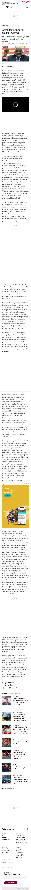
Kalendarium (19, 864)
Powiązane (4, 693)
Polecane (11, 693)
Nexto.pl (18, 850)
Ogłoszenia (5, 849)
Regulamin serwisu (20, 839)
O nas (3, 835)
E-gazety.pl (18, 849)
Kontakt (4, 837)
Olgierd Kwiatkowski (8, 66)
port (12, 7)
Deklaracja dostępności (22, 842)
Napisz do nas (6, 839)
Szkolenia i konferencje (8, 862)
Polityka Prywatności (21, 835)
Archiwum (5, 852)
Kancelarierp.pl (19, 854)
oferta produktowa (7, 867)
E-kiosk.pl (18, 847)
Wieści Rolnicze (20, 855)
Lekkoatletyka (6, 25)
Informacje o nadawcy (21, 840)
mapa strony (5, 864)
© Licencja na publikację (9, 682)
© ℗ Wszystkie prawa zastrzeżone (11, 684)
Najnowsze (18, 693)
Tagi (23, 693)
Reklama (4, 847)
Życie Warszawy (20, 857)
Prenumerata (5, 850)
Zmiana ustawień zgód (22, 837)
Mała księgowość (20, 852)
